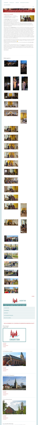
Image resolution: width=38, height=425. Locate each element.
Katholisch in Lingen (24, 2)
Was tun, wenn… (7, 317)
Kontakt (17, 2)
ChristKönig (17, 305)
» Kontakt (4, 346)
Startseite (6, 2)
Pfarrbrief (6, 310)
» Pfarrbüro (4, 370)
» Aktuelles (4, 344)
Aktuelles (12, 2)
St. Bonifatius (10, 11)
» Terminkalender (5, 345)
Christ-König (22, 11)
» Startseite (4, 343)
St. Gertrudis (28, 11)
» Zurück (32, 296)
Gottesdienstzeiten (8, 315)
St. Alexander (16, 11)
